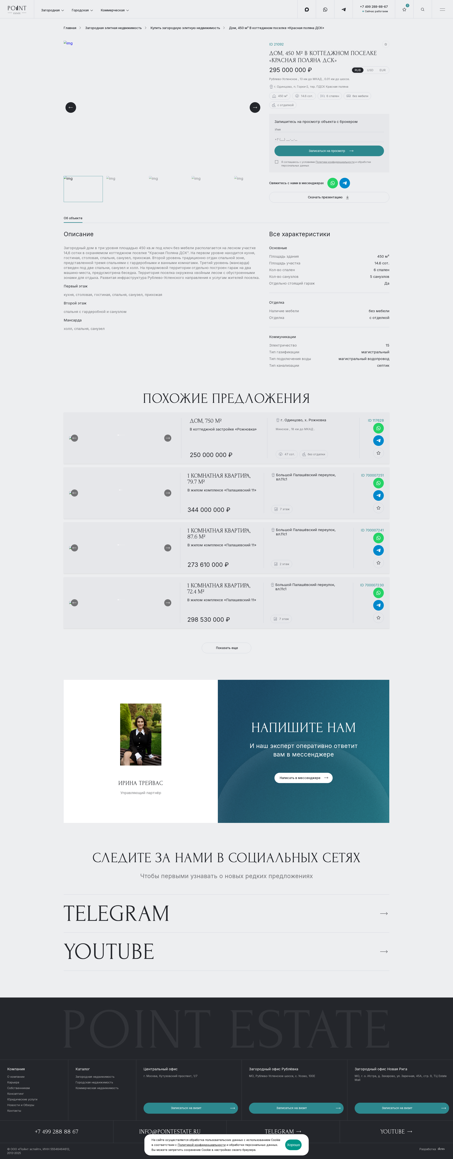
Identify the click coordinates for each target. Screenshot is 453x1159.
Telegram (117, 913)
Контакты (14, 1110)
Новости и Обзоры (20, 1105)
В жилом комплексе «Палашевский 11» (221, 490)
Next (255, 107)
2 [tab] (119, 599)
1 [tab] (118, 435)
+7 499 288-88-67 (374, 6)
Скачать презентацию (325, 197)
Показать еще (227, 648)
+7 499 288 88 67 (56, 1131)
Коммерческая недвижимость (97, 1088)
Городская (80, 10)
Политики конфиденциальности (335, 161)
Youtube (109, 952)
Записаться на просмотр (327, 151)
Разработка (427, 1149)
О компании (15, 1076)
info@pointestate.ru (170, 1131)
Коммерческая (113, 10)
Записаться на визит (186, 1108)
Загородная (50, 10)
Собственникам (18, 1088)
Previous (70, 107)
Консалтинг (15, 1093)
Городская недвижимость (94, 1082)
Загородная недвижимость (95, 1076)
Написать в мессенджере (300, 778)
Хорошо (293, 1145)
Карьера (13, 1082)
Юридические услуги (22, 1099)
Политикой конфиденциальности (202, 1145)
